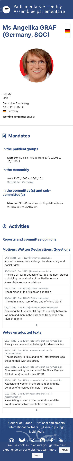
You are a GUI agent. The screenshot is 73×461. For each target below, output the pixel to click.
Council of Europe (20, 423)
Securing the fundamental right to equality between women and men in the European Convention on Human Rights (36, 313)
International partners (23, 427)
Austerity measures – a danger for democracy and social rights (35, 262)
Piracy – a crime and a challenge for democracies (34, 343)
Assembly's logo (53, 427)
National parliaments (50, 423)
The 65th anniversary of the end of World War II (33, 300)
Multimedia (36, 431)
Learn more (48, 449)
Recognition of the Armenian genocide (28, 290)
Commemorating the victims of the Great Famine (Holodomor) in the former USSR (34, 371)
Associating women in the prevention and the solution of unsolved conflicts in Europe (33, 384)
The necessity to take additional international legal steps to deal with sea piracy (35, 355)
